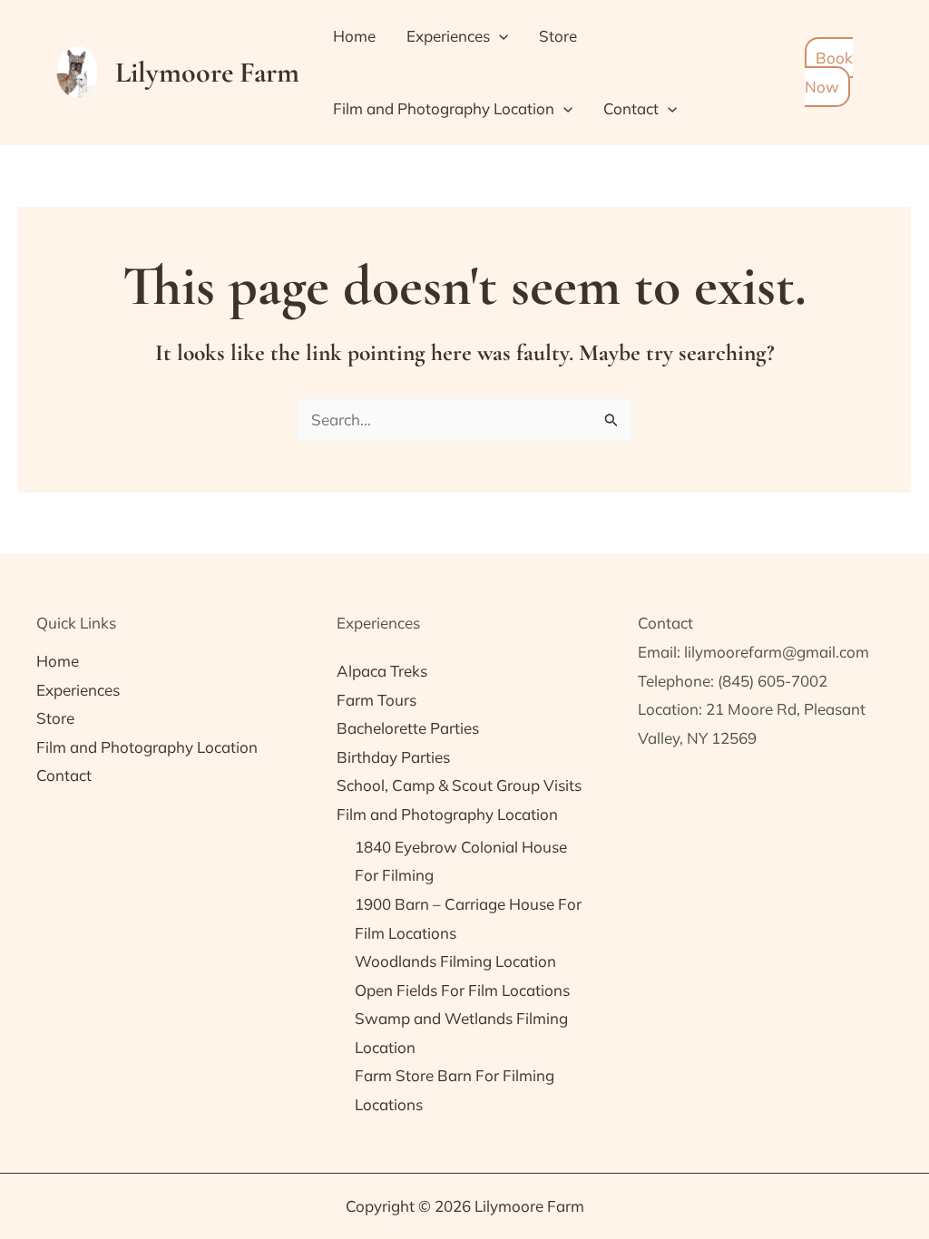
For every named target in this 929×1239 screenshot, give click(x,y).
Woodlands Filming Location (455, 961)
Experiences (448, 35)
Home (354, 35)
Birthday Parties (393, 756)
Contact (631, 108)
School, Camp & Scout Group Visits (459, 785)
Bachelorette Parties (408, 727)
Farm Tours (376, 699)
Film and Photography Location (443, 108)
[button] (499, 36)
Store (558, 35)
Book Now (829, 72)
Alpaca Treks (382, 670)
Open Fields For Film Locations (462, 990)
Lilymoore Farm (207, 72)
